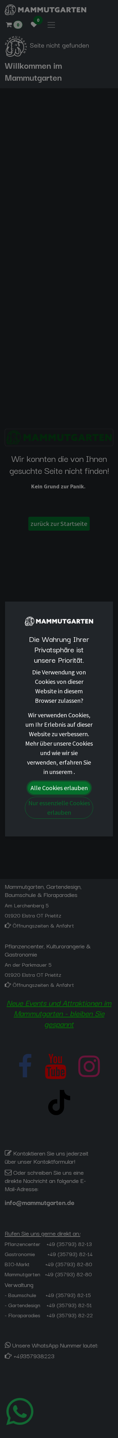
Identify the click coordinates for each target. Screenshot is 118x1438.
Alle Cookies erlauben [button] (59, 788)
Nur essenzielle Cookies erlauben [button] (59, 807)
